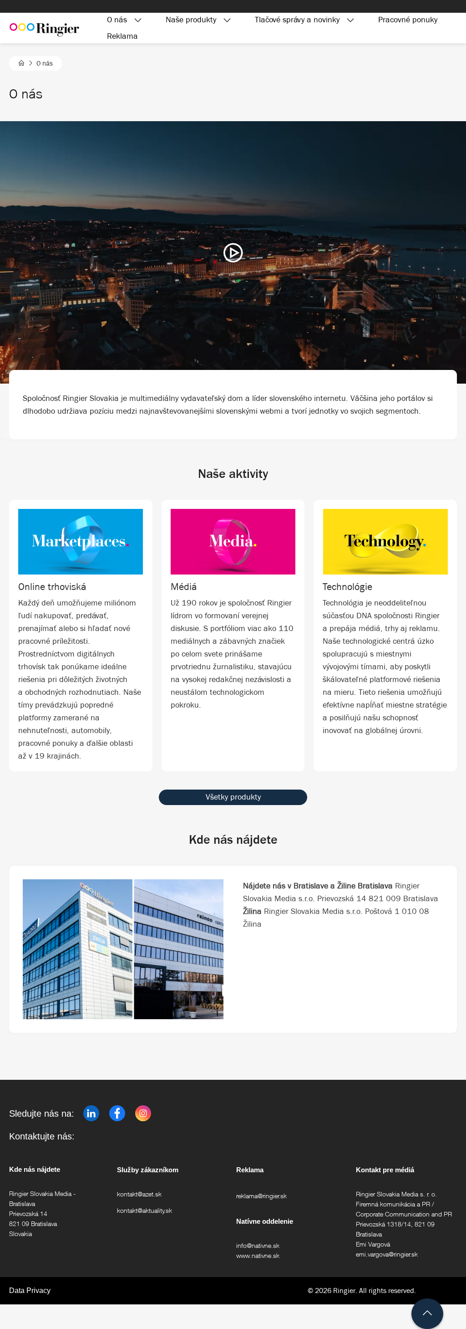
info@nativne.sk (257, 1245)
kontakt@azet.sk (139, 1194)
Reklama (122, 36)
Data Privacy (30, 1290)
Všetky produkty (233, 797)
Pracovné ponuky (407, 20)
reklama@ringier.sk (261, 1196)
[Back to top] (427, 1313)
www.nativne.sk (257, 1255)
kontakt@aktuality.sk (144, 1210)
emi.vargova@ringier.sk (387, 1254)
